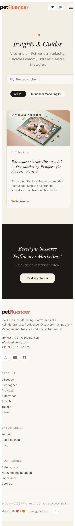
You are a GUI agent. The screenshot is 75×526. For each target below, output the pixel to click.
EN (60, 7)
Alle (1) (18, 94)
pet (14, 7)
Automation (9, 396)
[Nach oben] (55, 511)
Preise (6, 412)
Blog (4, 445)
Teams (6, 406)
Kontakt (7, 434)
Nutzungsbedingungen (17, 472)
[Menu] (71, 7)
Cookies (7, 483)
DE (52, 7)
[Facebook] (24, 357)
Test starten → (37, 278)
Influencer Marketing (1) (46, 94)
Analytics (7, 390)
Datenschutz (10, 467)
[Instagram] (5, 357)
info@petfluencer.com (15, 342)
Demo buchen (11, 439)
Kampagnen (9, 385)
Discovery (8, 379)
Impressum (9, 478)
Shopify (7, 401)
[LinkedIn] (15, 357)
